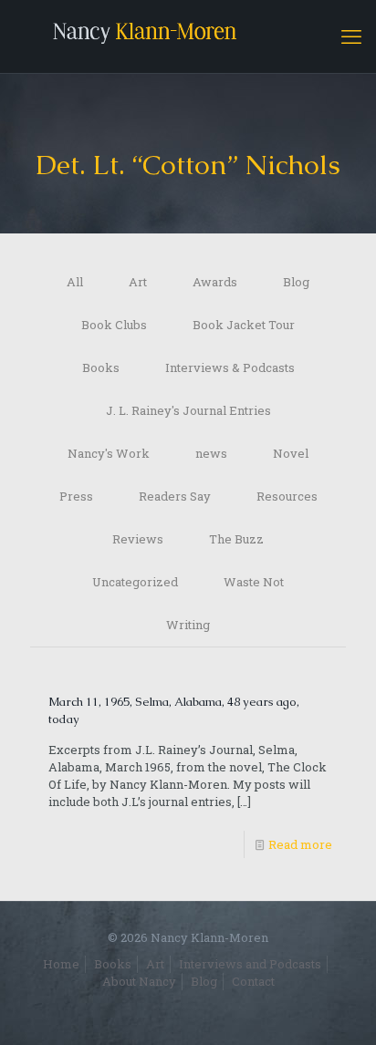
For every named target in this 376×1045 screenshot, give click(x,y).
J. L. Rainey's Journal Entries (188, 410)
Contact (253, 981)
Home (61, 964)
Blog (296, 282)
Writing (188, 624)
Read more (300, 844)
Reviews (137, 539)
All (75, 282)
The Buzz (236, 539)
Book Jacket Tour (244, 324)
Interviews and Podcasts (250, 964)
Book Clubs (114, 324)
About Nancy (139, 981)
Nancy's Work (109, 453)
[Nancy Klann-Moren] (188, 36)
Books (101, 367)
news (211, 453)
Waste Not (254, 582)
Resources (287, 496)
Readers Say (175, 496)
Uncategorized (135, 582)
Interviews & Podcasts (230, 367)
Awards (215, 282)
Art (138, 282)
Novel (290, 453)
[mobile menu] (351, 36)
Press (76, 496)
